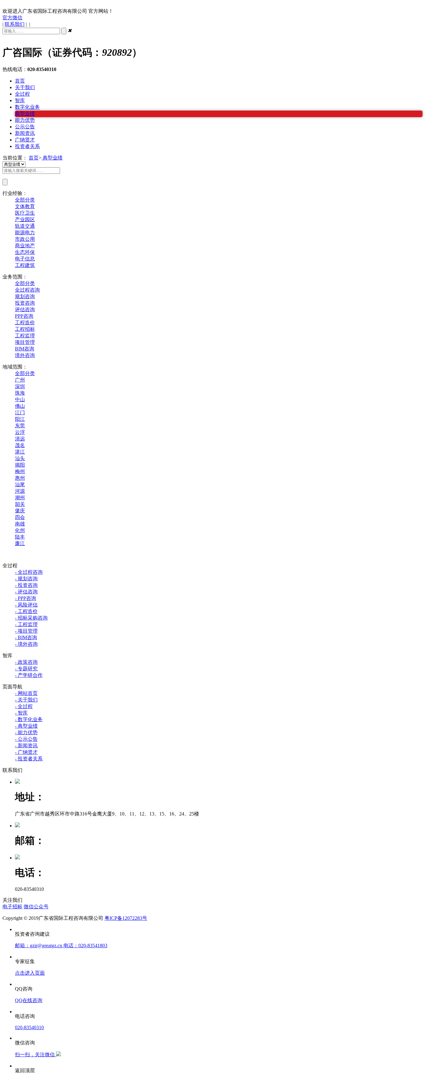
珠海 (20, 393)
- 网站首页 (26, 693)
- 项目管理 (26, 631)
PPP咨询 (24, 316)
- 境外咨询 (26, 644)
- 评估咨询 (26, 591)
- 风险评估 (26, 604)
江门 (20, 412)
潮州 (20, 497)
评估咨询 (25, 309)
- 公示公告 (26, 739)
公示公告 (25, 126)
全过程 (22, 94)
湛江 (20, 451)
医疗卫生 (25, 213)
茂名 (20, 445)
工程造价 (25, 322)
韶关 (20, 504)
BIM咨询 (24, 348)
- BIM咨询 (26, 637)
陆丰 (20, 537)
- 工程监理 (26, 624)
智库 (20, 100)
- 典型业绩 (26, 726)
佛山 (20, 406)
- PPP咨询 (25, 598)
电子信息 (25, 258)
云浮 (20, 432)
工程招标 (25, 329)
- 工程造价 (26, 611)
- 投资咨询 (26, 585)
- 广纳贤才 (26, 752)
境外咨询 (25, 355)
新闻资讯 (25, 133)
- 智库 (21, 712)
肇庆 (20, 510)
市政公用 (25, 239)
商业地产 (25, 245)
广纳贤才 (25, 139)
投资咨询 (25, 303)
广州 (20, 380)
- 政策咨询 (26, 662)
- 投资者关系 (29, 758)
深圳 (20, 386)
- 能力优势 (26, 732)
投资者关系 (27, 146)
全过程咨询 (27, 289)
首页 (20, 80)
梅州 (20, 471)
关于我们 (25, 87)
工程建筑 (25, 265)
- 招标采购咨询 (31, 617)
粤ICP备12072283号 (126, 918)
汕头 (20, 458)
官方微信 (12, 17)
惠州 (20, 478)
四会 (20, 517)
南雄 (20, 523)
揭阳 (20, 465)
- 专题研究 (26, 668)
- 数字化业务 (29, 719)
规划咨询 (25, 296)
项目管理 (25, 342)
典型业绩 (25, 113)
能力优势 (25, 120)
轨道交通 (25, 226)
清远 (20, 438)
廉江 (20, 543)
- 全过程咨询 (29, 572)
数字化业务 (27, 107)
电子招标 (12, 906)
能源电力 (25, 232)
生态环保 (25, 252)
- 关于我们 (26, 699)
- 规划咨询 (26, 578)
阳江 (20, 419)
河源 (20, 491)
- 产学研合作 (29, 675)
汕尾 (20, 484)
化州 (20, 530)
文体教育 (25, 206)
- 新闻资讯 (26, 745)
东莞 (20, 425)
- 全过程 (24, 706)
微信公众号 (36, 906)
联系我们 (15, 24)
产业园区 (25, 219)
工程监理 (25, 335)
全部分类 (25, 199)
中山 (20, 399)
